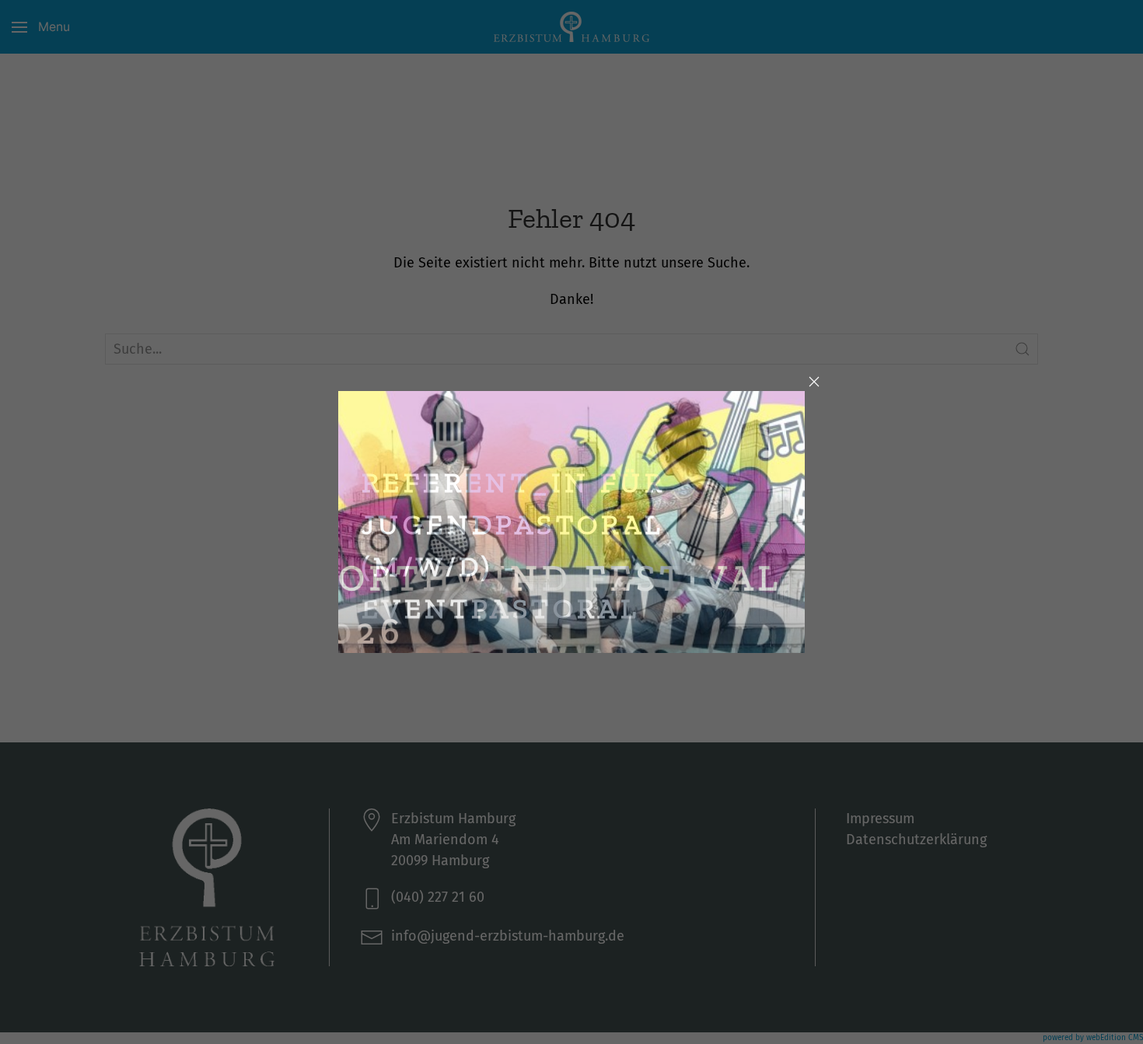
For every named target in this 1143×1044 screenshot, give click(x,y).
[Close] (814, 381)
